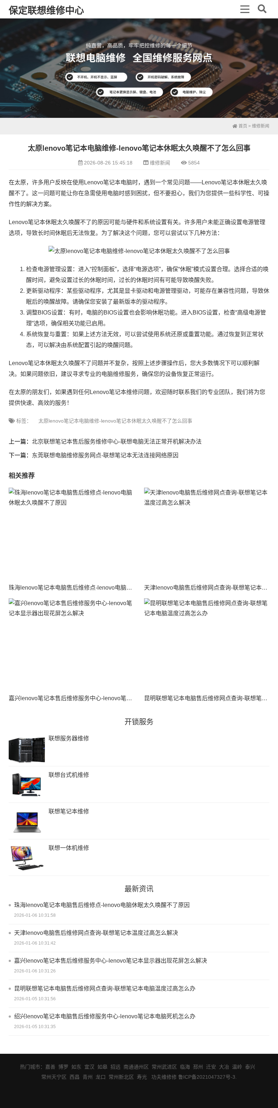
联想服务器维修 (69, 738)
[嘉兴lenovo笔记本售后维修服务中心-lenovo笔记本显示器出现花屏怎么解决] (71, 645)
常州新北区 (121, 1077)
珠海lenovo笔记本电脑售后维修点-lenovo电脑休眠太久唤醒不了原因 (96, 588)
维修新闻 (260, 126)
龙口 (101, 1077)
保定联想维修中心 (46, 10)
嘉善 (50, 1067)
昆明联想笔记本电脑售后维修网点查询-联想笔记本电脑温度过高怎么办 (104, 988)
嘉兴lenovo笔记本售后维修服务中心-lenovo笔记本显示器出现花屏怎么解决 (105, 698)
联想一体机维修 (69, 848)
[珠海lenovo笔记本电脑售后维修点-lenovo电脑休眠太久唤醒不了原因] (71, 534)
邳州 (198, 1067)
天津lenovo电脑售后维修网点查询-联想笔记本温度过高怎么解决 (96, 933)
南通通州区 (136, 1067)
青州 (88, 1077)
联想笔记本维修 (69, 811)
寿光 (142, 1077)
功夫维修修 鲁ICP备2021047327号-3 (193, 1077)
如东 (76, 1067)
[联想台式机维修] (27, 785)
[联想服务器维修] (27, 748)
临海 (185, 1067)
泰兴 (250, 1067)
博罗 (63, 1067)
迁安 (211, 1067)
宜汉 (89, 1067)
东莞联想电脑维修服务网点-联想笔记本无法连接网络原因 (105, 455)
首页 (242, 126)
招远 (115, 1067)
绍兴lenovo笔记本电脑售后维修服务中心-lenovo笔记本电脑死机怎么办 (104, 1016)
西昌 (75, 1077)
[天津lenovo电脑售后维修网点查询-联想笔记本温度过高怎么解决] (206, 534)
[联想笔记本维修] (27, 821)
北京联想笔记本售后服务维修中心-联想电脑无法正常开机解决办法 (117, 442)
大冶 (224, 1067)
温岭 (237, 1067)
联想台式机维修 (69, 775)
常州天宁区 (54, 1077)
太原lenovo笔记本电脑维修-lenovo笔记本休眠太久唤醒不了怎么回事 (115, 421)
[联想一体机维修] (27, 858)
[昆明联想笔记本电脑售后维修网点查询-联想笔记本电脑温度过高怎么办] (206, 645)
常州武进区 (164, 1067)
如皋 (102, 1067)
